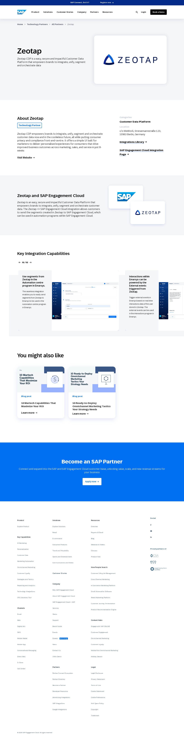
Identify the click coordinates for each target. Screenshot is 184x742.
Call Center (21, 669)
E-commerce (57, 539)
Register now (105, 2)
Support (56, 620)
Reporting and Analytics (26, 585)
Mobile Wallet (22, 638)
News (55, 644)
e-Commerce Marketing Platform (103, 585)
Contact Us (57, 650)
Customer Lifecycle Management (103, 573)
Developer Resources (60, 691)
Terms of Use (96, 685)
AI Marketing (22, 543)
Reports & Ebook (97, 532)
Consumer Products (60, 545)
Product (35, 12)
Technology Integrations (26, 591)
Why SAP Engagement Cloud (63, 590)
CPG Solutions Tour (24, 597)
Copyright (94, 709)
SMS (19, 632)
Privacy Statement (98, 679)
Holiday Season (96, 656)
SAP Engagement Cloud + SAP (64, 602)
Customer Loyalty (23, 573)
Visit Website (24, 157)
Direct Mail (21, 656)
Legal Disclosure (97, 673)
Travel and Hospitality (61, 551)
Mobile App (21, 644)
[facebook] (158, 525)
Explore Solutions (59, 526)
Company (81, 12)
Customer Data (22, 555)
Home (20, 24)
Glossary (94, 551)
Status (55, 614)
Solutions (48, 12)
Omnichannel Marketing (26, 567)
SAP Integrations (59, 703)
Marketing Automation (25, 561)
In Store (20, 663)
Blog (92, 539)
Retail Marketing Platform (100, 597)
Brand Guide (57, 626)
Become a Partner (59, 685)
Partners (94, 12)
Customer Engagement (99, 632)
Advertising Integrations (62, 697)
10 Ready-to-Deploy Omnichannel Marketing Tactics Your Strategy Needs (91, 406)
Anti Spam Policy (97, 703)
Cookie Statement (97, 691)
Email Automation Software (101, 591)
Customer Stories (65, 12)
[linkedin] (158, 537)
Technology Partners (37, 24)
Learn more (27, 413)
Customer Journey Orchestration (103, 604)
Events (55, 632)
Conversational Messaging (26, 650)
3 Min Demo (57, 656)
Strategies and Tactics (25, 579)
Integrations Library (132, 142)
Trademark (95, 715)
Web (18, 620)
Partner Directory (59, 679)
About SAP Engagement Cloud (64, 596)
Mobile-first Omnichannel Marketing (104, 650)
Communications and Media (63, 563)
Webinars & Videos (98, 545)
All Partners (57, 24)
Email (19, 614)
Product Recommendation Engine (103, 610)
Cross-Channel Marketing (100, 579)
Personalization (23, 549)
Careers (60, 638)
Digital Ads (21, 626)
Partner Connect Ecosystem (63, 673)
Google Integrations (60, 709)
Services (56, 608)
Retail (55, 532)
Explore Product (23, 526)
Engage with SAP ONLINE (100, 626)
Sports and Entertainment (62, 557)
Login (143, 12)
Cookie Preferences (98, 697)
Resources (107, 12)
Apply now (90, 481)
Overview (94, 526)
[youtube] (158, 531)
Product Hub (95, 557)
